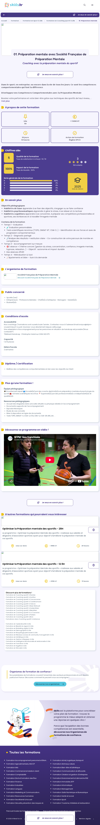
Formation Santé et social (63, 796)
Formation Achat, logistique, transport (68, 760)
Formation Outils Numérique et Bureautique (70, 792)
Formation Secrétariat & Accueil (19, 799)
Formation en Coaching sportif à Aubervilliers (22, 608)
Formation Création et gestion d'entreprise (70, 774)
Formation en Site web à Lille (16, 648)
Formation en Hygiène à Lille (16, 646)
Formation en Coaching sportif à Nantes (20, 595)
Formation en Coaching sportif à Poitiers (20, 615)
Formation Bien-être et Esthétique (66, 767)
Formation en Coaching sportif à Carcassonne (23, 599)
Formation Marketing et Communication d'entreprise (22, 792)
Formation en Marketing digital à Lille (19, 628)
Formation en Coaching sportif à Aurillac (21, 597)
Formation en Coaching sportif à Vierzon (21, 604)
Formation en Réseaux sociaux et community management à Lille (30, 635)
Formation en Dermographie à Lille (18, 630)
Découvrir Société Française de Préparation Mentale (37, 278)
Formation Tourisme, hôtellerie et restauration (71, 803)
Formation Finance (14, 782)
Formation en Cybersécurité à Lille (18, 624)
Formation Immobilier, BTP (63, 782)
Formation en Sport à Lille (32, 21)
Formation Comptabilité (16, 774)
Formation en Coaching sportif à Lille (60, 21)
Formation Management (63, 789)
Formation (15, 21)
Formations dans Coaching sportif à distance (23, 619)
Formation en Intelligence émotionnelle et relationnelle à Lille (28, 641)
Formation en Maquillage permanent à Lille (21, 633)
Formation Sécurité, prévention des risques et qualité (24, 803)
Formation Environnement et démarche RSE (70, 778)
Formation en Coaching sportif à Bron (19, 617)
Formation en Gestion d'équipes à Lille (20, 639)
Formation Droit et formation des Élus (21, 778)
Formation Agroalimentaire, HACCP (20, 764)
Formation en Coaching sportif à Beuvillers (21, 610)
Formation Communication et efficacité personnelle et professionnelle (69, 771)
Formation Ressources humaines (20, 796)
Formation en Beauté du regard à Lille (19, 626)
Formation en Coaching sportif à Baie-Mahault (23, 606)
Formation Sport (59, 799)
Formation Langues (14, 789)
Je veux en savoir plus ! (88, 15)
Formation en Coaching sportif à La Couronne (22, 612)
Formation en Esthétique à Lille (17, 637)
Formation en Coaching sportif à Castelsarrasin (23, 602)
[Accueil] (14, 5)
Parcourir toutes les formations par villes (23, 811)
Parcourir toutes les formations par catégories (62, 811)
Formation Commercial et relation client (22, 771)
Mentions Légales (85, 819)
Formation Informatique (62, 785)
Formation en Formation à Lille (17, 643)
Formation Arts (12, 767)
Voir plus (5, 101)
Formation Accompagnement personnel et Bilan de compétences (26, 760)
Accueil (4, 21)
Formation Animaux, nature (64, 764)
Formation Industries (14, 785)
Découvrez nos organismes (47, 684)
